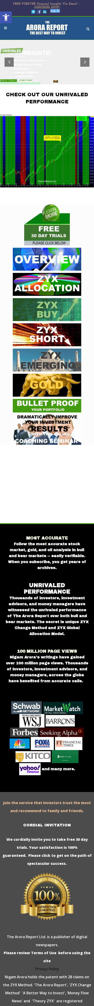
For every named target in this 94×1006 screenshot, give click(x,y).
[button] (6, 17)
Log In (55, 11)
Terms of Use (43, 952)
